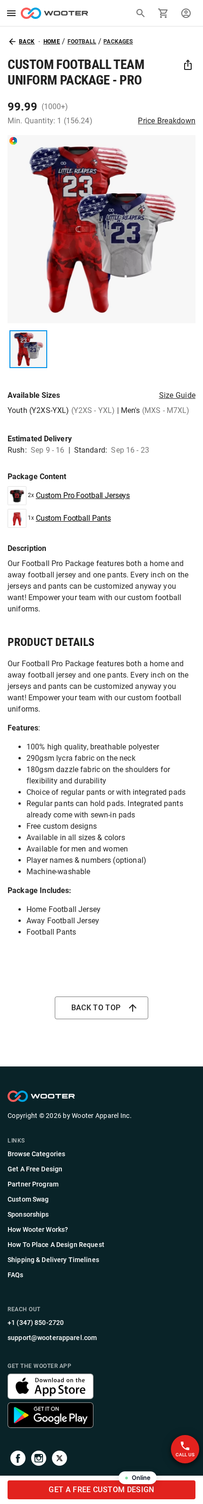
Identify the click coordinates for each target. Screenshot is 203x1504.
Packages (118, 41)
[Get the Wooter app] (50, 1396)
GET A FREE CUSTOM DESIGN (101, 1489)
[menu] (11, 13)
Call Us (185, 1454)
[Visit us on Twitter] (59, 1460)
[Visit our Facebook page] (18, 1460)
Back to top (96, 1007)
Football (82, 41)
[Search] (140, 13)
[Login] (186, 13)
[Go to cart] (163, 13)
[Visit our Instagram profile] (38, 1460)
